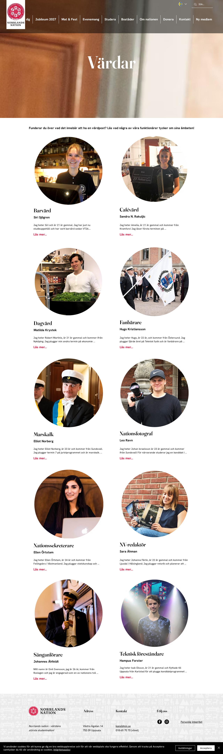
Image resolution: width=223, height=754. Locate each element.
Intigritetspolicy (61, 749)
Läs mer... (40, 234)
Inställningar (185, 748)
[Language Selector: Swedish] (182, 4)
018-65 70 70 (123, 730)
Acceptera (206, 748)
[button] (91, 19)
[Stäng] (219, 748)
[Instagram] (166, 722)
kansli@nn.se (123, 726)
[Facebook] (159, 722)
